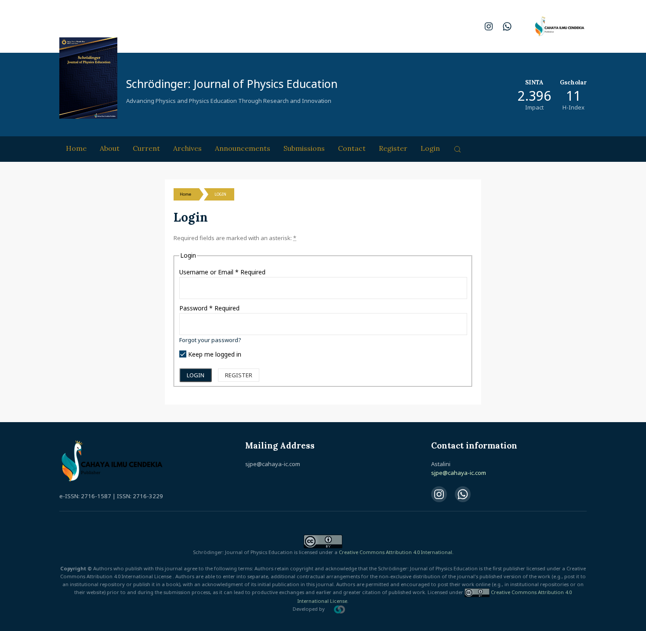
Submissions (304, 148)
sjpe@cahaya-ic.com (458, 473)
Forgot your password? (210, 340)
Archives (187, 148)
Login (430, 148)
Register (393, 148)
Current (146, 148)
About (110, 148)
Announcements (242, 148)
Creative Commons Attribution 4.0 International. (396, 552)
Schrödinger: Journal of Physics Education (232, 83)
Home (76, 148)
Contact (352, 148)
